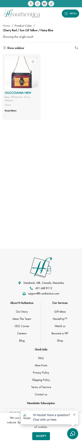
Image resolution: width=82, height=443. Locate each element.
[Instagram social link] (37, 3)
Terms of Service (41, 387)
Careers (22, 333)
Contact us (41, 394)
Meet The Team (22, 319)
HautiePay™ (60, 319)
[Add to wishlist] (33, 61)
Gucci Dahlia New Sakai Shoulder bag (19, 94)
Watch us (60, 326)
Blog (22, 340)
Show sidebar (15, 48)
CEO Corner (21, 326)
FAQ (41, 358)
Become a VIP (60, 333)
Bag (7, 96)
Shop (60, 340)
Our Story (22, 311)
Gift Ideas (60, 311)
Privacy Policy (41, 372)
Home (6, 25)
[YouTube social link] (44, 3)
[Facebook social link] (31, 3)
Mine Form (41, 365)
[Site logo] (22, 13)
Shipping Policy (41, 380)
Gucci (27, 96)
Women (9, 100)
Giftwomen (16, 96)
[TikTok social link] (51, 3)
